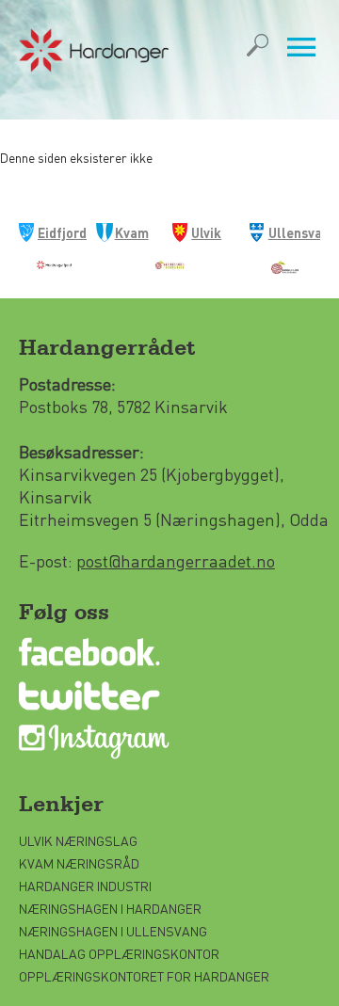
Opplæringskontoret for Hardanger (144, 975)
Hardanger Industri (85, 885)
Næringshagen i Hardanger (110, 908)
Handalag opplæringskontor (119, 953)
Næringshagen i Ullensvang (113, 930)
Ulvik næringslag (78, 840)
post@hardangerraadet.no (175, 560)
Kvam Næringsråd (80, 862)
